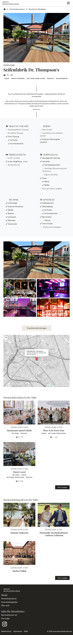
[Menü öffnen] (68, 3)
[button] (36, 260)
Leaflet (51, 386)
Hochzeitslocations (17, 9)
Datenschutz (6, 631)
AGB (26, 631)
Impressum (17, 631)
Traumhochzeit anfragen (36, 328)
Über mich (5, 605)
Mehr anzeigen (62, 487)
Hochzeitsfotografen (9, 602)
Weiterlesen (36, 109)
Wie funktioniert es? (9, 615)
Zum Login (5, 618)
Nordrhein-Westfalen (37, 9)
